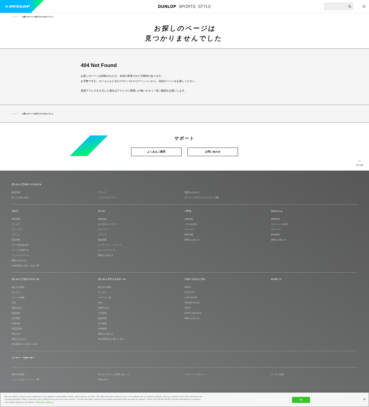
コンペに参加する (20, 250)
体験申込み (17, 308)
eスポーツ (276, 279)
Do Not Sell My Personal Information (273, 400)
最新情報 (16, 192)
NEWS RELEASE (193, 313)
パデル (187, 211)
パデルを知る (190, 224)
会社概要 (16, 318)
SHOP (187, 308)
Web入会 (16, 334)
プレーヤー (17, 229)
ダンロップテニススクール (112, 279)
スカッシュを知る (279, 224)
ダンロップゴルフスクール (25, 279)
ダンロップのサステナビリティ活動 (201, 197)
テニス (101, 211)
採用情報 (16, 323)
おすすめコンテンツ (107, 224)
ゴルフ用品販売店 (20, 245)
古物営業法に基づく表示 (23, 265)
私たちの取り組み (20, 197)
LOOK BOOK (190, 297)
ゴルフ (15, 211)
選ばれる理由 (18, 287)
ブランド (102, 192)
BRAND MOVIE (192, 302)
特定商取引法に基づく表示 (24, 344)
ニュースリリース (106, 197)
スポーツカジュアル (194, 279)
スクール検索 (18, 297)
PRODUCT (189, 292)
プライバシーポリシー (44, 402)
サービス (16, 224)
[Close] (364, 399)
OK (301, 400)
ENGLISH (103, 379)
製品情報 (16, 239)
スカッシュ (277, 211)
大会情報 (102, 313)
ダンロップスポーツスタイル (27, 184)
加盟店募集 (17, 328)
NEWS (187, 287)
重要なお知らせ (192, 192)
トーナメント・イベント (110, 245)
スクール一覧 (104, 297)
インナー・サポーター (23, 357)
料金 (14, 302)
